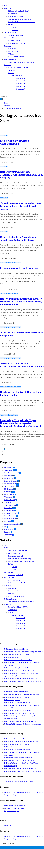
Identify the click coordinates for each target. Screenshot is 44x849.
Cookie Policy (12, 70)
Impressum (7, 65)
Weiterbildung (8, 529)
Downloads (12, 49)
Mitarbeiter (7, 502)
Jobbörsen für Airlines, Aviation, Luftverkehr (18, 668)
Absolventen (8, 467)
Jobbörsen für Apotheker (12, 657)
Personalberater (13, 293)
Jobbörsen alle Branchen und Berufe (16, 649)
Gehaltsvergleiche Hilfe (15, 35)
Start (5, 6)
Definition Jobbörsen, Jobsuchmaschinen (21, 22)
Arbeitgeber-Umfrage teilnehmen (14, 805)
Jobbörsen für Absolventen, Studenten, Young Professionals (23, 652)
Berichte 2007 (20, 81)
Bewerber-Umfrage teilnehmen (14, 808)
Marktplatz (7, 46)
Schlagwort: (14, 108)
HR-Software (8, 489)
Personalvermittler (10, 518)
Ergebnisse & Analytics (11, 811)
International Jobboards (15, 16)
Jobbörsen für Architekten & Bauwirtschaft (18, 660)
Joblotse (10, 24)
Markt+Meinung (17, 75)
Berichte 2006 (20, 83)
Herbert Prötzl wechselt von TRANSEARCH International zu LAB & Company (21, 174)
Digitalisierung (9, 478)
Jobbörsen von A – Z (15, 14)
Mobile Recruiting (10, 505)
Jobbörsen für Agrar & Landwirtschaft (16, 654)
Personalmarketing (10, 516)
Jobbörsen (7, 8)
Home (6, 103)
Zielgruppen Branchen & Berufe (18, 11)
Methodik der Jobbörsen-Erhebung (19, 19)
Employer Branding (10, 481)
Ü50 (5, 527)
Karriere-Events (13, 51)
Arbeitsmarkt (8, 470)
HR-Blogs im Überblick (16, 57)
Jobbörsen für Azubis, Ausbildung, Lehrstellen (19, 670)
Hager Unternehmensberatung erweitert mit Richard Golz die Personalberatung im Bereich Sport (21, 301)
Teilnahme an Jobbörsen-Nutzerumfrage (21, 62)
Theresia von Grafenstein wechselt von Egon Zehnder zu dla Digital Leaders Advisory (20, 206)
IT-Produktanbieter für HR (16, 43)
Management (8, 497)
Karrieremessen (9, 494)
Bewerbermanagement (11, 473)
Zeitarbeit (7, 532)
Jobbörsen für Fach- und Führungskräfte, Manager (20, 678)
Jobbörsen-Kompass (10, 59)
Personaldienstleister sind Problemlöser (21, 268)
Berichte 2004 (20, 89)
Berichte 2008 (20, 78)
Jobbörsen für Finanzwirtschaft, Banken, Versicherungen (22, 681)
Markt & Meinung (10, 500)
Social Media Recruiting (12, 524)
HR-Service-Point (14, 40)
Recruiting (7, 521)
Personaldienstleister (14, 262)
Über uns (11, 73)
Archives (7, 106)
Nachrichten (4, 135)
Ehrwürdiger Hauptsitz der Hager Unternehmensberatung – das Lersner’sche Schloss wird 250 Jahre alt (21, 423)
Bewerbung (8, 475)
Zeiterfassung (8, 535)
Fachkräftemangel (10, 484)
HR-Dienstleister (9, 38)
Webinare (11, 54)
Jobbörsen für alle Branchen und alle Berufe (19, 782)
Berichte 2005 (20, 86)
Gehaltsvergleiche (10, 32)
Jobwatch (15, 30)
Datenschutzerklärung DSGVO (18, 67)
